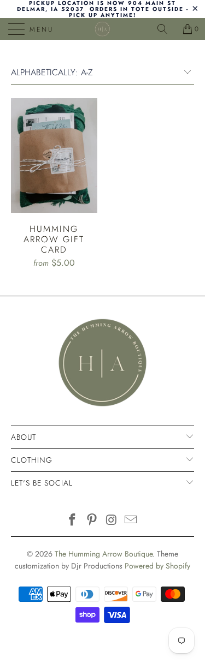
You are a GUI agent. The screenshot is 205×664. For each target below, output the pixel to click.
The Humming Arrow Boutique (104, 553)
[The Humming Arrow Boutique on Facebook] (73, 521)
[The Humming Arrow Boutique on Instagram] (112, 521)
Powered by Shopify (157, 565)
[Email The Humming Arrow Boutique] (131, 521)
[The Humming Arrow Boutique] (102, 29)
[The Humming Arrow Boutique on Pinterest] (92, 521)
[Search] (166, 29)
